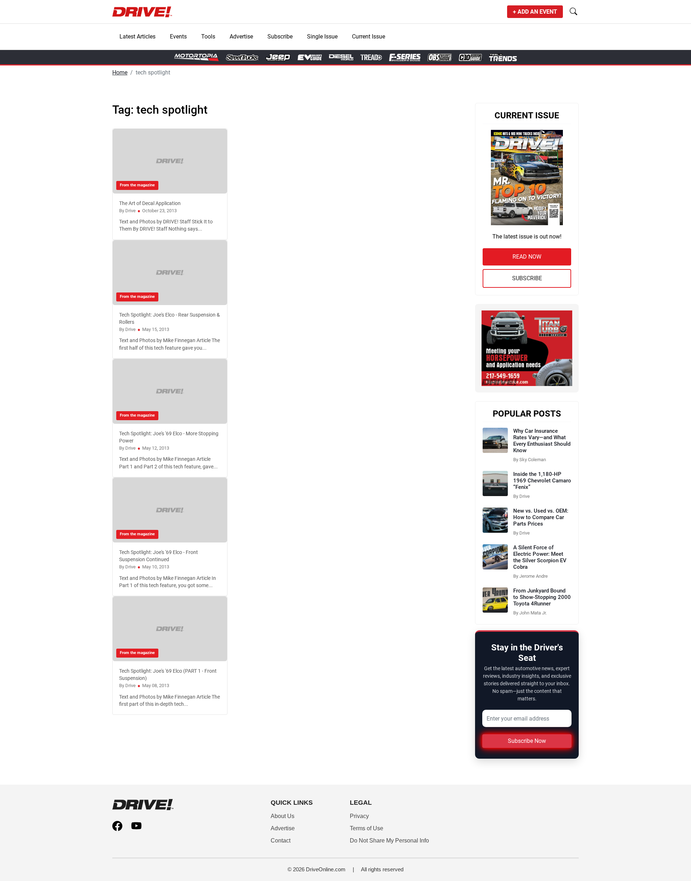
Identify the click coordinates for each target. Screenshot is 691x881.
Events (178, 36)
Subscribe (280, 36)
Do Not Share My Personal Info (389, 840)
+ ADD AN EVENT (535, 11)
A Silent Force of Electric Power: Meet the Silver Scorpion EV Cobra (539, 557)
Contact (280, 840)
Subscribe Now (527, 740)
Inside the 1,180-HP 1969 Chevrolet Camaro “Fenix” (542, 480)
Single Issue (322, 36)
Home (119, 72)
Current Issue (368, 36)
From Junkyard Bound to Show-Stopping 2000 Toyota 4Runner (542, 597)
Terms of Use (366, 828)
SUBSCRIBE (527, 278)
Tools (208, 36)
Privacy (359, 816)
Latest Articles (137, 36)
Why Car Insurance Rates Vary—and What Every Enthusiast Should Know (541, 441)
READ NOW (526, 256)
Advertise (241, 36)
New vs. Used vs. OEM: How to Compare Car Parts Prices (540, 517)
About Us (282, 816)
